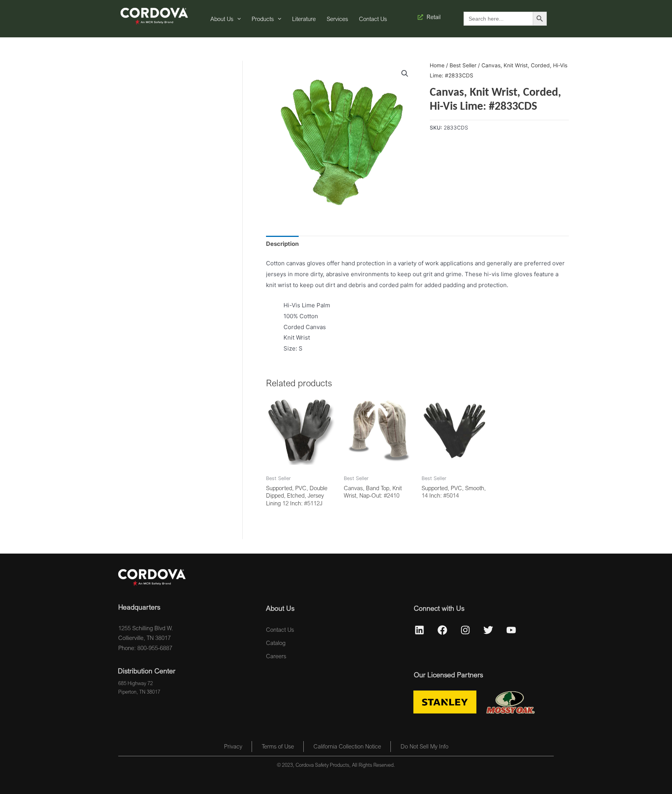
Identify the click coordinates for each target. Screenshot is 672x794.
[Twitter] (488, 630)
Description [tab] (282, 243)
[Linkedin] (419, 630)
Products (263, 18)
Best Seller (463, 65)
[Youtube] (511, 630)
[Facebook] (442, 630)
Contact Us (373, 18)
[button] (405, 74)
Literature (304, 18)
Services (337, 18)
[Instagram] (465, 630)
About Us (221, 18)
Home (437, 65)
